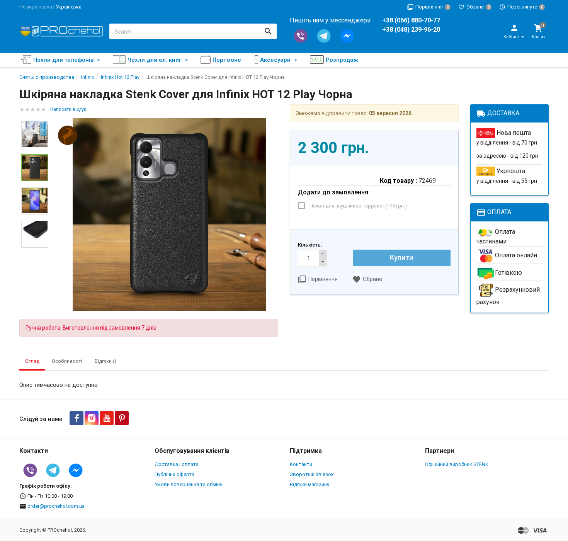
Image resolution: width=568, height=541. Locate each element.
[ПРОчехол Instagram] (92, 418)
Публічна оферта (174, 474)
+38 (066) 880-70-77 (411, 20)
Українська (69, 7)
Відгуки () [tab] (105, 361)
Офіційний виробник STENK (456, 464)
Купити (401, 257)
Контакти (301, 464)
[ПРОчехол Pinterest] (122, 418)
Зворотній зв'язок (312, 474)
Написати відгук (68, 109)
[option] (169, 214)
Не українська (35, 7)
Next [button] (34, 253)
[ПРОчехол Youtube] (107, 418)
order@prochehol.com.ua (56, 506)
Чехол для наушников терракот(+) (358, 206)
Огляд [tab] (32, 361)
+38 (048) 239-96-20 (411, 29)
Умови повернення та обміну (188, 484)
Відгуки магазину (309, 484)
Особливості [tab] (67, 361)
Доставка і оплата (177, 464)
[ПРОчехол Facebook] (76, 418)
